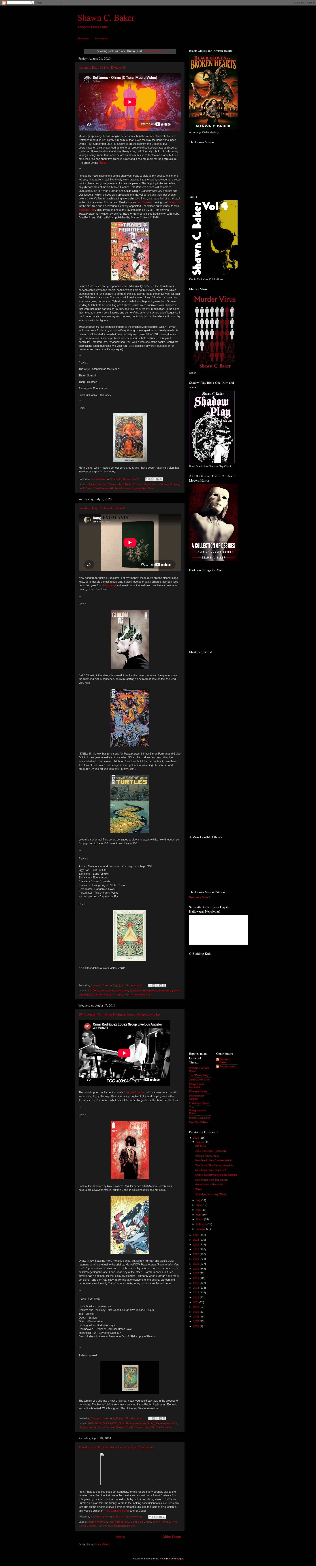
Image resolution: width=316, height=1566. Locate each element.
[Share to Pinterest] (161, 479)
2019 (91, 1423)
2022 (196, 1249)
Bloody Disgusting (199, 1117)
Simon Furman (160, 484)
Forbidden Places (199, 1103)
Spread (120, 1427)
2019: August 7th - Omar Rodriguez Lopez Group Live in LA (119, 1014)
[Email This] (147, 479)
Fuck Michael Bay (119, 1521)
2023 (196, 1244)
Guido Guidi (94, 484)
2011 (196, 1302)
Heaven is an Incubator (196, 1085)
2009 (196, 1312)
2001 (196, 1326)
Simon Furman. (105, 994)
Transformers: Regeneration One (134, 488)
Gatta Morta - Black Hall (209, 1184)
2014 (196, 1287)
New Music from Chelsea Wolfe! (213, 1160)
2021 (196, 1254)
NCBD (90, 994)
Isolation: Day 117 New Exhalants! (102, 508)
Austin (110, 990)
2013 (196, 1292)
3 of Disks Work (97, 990)
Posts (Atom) (101, 1544)
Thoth (88, 488)
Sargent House (87, 1427)
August (200, 1142)
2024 (196, 1239)
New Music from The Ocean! (211, 1179)
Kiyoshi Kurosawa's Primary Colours (216, 1174)
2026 (196, 1137)
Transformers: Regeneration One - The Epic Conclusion (116, 1447)
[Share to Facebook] (157, 479)
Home (120, 1537)
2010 (196, 1307)
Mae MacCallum (198, 1122)
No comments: (132, 479)
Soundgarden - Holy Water (210, 1194)
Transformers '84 (103, 488)
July (198, 1200)
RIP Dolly (200, 1146)
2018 (196, 1268)
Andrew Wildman (97, 1521)
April (199, 1214)
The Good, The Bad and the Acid (214, 1165)
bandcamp (122, 990)
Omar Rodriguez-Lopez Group (136, 1423)
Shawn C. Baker (106, 17)
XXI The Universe (161, 1427)
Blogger (178, 1558)
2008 (196, 1316)
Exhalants (135, 990)
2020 (196, 1259)
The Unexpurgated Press (197, 1110)
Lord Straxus (110, 484)
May (199, 1209)
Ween (198, 1189)
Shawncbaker (228, 1066)
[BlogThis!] (151, 479)
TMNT (127, 994)
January (201, 1229)
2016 (196, 1278)
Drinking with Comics (196, 1097)
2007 (196, 1321)
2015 (196, 1283)
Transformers (142, 1427)
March (200, 1219)
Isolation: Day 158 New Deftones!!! (102, 67)
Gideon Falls (149, 990)
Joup (148, 1521)
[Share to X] (154, 479)
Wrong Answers (198, 1091)
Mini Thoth (125, 484)
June (199, 1205)
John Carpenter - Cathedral (211, 1151)
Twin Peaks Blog (198, 1075)
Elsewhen (83, 38)
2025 (196, 1235)
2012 (196, 1297)
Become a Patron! (199, 897)
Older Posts (171, 1537)
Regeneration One (166, 1423)
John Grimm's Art (199, 1079)
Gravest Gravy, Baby (207, 1155)
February (201, 1224)
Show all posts (153, 51)
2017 (196, 1273)
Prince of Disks (141, 484)
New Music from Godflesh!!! (211, 1170)
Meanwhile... (102, 38)
